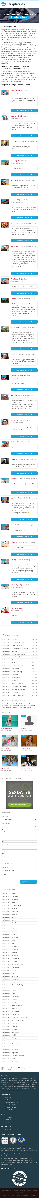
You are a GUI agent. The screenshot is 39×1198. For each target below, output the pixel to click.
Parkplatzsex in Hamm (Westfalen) (12, 1014)
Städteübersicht (9, 1100)
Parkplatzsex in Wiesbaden (10, 958)
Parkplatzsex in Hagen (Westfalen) (12, 1005)
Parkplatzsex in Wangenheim (19, 677)
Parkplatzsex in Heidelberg (10, 1035)
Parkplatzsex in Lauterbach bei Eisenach (19, 686)
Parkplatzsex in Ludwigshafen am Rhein (14, 1017)
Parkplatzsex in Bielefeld (9, 941)
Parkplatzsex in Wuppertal (10, 938)
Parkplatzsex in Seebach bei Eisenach (19, 689)
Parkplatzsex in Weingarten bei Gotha (19, 642)
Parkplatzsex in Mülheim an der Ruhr (13, 1020)
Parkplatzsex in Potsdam (10, 1008)
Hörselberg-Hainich (17, 93)
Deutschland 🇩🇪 (15, 1068)
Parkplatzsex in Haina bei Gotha (19, 645)
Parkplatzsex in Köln (8, 902)
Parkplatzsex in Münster (9, 946)
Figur (3, 860)
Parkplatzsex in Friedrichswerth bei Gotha (19, 648)
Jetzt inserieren (9, 1109)
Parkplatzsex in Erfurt (8, 994)
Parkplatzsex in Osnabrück (10, 1026)
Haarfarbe (5, 867)
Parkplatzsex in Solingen (9, 1038)
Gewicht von (6, 848)
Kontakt (18, 1195)
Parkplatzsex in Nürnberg (10, 929)
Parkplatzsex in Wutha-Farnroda (19, 663)
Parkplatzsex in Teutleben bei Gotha (19, 666)
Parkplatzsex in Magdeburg (10, 982)
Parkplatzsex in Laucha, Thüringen (19, 672)
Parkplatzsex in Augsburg (10, 955)
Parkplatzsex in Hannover (10, 926)
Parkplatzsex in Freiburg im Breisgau (13, 985)
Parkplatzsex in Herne (9, 1041)
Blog (5, 1195)
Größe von (5, 836)
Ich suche (5, 816)
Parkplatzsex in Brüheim (19, 651)
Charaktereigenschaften (11, 1102)
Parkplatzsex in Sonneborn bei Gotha (19, 654)
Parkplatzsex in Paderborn (10, 1050)
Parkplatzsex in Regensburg (10, 1044)
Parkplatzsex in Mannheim (10, 952)
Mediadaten (11, 1195)
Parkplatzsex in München (10, 899)
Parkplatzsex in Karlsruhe (10, 949)
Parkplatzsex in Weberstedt (19, 680)
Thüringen (23, 1068)
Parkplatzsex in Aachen (9, 970)
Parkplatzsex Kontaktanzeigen (10, 61)
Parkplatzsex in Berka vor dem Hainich (19, 660)
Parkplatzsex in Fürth (8, 1058)
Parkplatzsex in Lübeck (9, 991)
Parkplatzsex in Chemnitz (10, 976)
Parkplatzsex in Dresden (9, 923)
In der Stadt (5, 874)
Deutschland (8, 1117)
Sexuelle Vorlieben (10, 1105)
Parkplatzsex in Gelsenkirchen (11, 961)
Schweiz (7, 1122)
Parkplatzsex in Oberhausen (10, 997)
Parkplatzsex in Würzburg (10, 1061)
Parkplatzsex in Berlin (8, 893)
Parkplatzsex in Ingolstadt (10, 1053)
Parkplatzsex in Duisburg (9, 932)
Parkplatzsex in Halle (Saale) (11, 979)
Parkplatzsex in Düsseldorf (10, 911)
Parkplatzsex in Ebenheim (19, 639)
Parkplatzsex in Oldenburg (10, 1023)
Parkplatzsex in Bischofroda (19, 669)
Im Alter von (6, 824)
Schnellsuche (8, 1097)
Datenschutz (24, 1195)
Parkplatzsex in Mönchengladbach (12, 964)
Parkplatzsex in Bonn (8, 943)
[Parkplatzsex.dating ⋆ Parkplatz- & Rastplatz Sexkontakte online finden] (13, 4)
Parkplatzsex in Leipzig (9, 920)
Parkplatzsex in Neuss (9, 1047)
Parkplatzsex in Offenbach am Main (13, 1056)
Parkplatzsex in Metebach (19, 675)
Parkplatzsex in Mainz (9, 988)
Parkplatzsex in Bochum (9, 935)
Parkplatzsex (6, 1068)
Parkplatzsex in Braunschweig (11, 967)
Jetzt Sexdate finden (29, 882)
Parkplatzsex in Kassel (9, 1002)
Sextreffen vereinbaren (23, 110)
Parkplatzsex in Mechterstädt (19, 657)
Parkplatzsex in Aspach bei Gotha (19, 683)
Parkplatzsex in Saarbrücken (11, 1011)
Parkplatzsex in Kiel (8, 973)
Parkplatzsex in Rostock (9, 1000)
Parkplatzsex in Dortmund (10, 914)
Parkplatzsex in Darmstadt (10, 1032)
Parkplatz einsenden (10, 1107)
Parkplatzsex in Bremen (9, 917)
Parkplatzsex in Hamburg (10, 896)
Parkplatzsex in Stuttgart (9, 908)
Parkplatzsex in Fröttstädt (19, 692)
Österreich (8, 1119)
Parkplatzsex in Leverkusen (10, 1029)
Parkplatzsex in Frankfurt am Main (12, 905)
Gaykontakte (8, 1130)
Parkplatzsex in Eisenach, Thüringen (19, 695)
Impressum (32, 1195)
